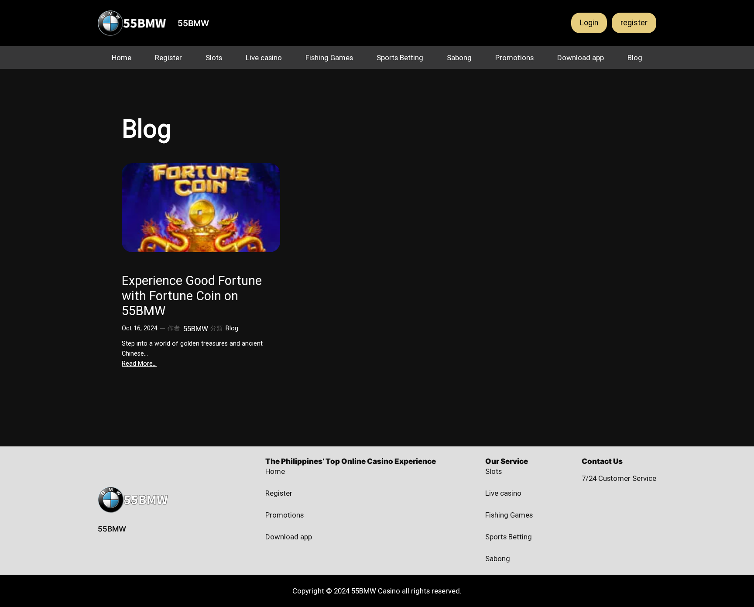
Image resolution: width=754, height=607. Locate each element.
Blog (232, 328)
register (634, 22)
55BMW (193, 23)
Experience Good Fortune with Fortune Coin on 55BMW (192, 295)
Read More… (139, 363)
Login (589, 22)
